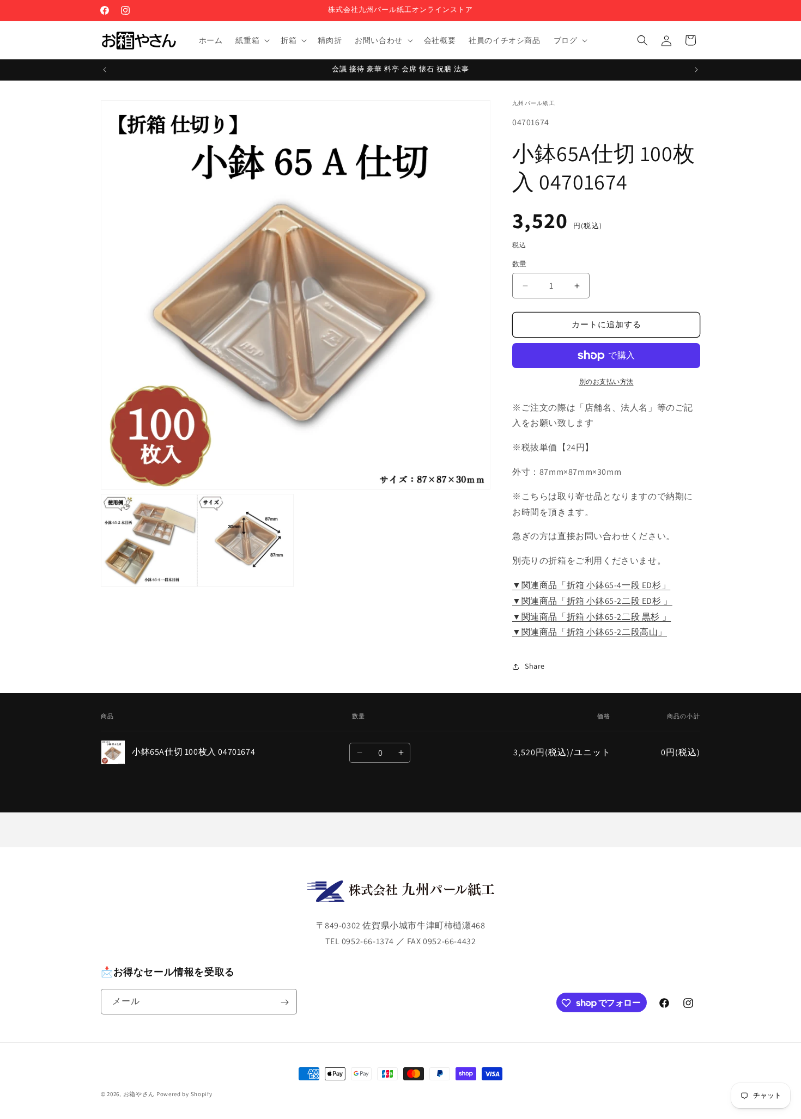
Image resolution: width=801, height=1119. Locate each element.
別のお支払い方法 (606, 381)
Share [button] (535, 666)
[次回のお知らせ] (696, 69)
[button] (251, 40)
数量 (519, 264)
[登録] (284, 1002)
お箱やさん (139, 1094)
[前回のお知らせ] (105, 69)
